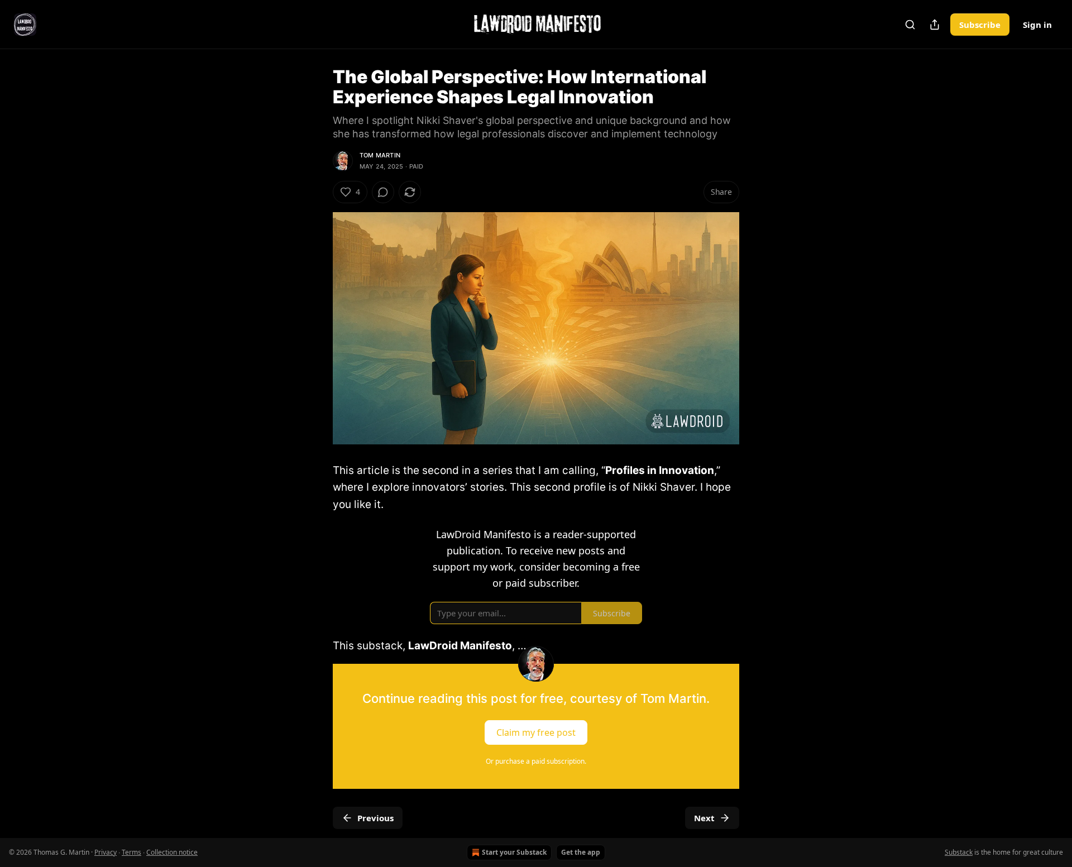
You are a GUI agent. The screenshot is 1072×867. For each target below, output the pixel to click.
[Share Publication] (934, 24)
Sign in (1037, 24)
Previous (375, 817)
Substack (959, 852)
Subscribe (980, 24)
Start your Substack (514, 852)
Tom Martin (380, 155)
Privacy (105, 852)
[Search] (910, 24)
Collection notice (172, 852)
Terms (131, 852)
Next (704, 817)
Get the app (580, 852)
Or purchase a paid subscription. (536, 761)
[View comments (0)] (383, 192)
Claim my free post (536, 732)
